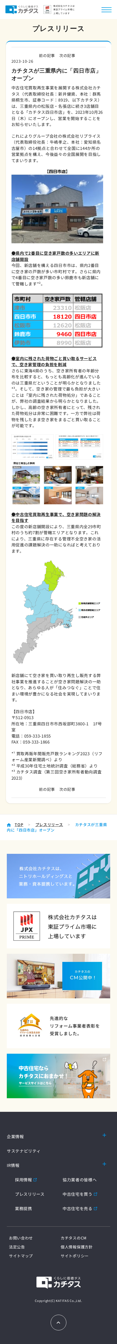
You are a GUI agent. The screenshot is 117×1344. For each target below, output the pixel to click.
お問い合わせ (21, 1238)
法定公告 (17, 1246)
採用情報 (23, 1179)
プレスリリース (49, 824)
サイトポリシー (75, 1255)
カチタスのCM (74, 1238)
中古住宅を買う (78, 1194)
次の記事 (67, 55)
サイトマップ (21, 1255)
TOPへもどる (58, 1322)
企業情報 (15, 1136)
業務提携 (23, 1208)
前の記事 (47, 55)
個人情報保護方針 (77, 1246)
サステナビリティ (24, 1151)
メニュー (106, 10)
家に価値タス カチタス (21, 9)
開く (104, 1135)
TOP (19, 824)
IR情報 (13, 1165)
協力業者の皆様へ (80, 1179)
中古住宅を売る (78, 1208)
